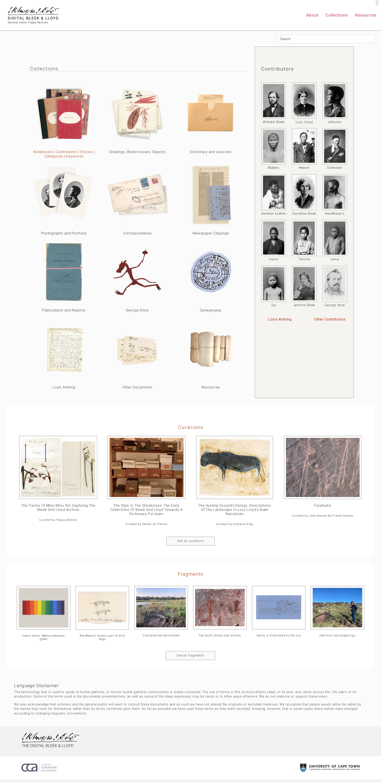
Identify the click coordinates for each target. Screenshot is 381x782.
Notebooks (43, 152)
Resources (366, 15)
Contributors (66, 152)
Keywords (74, 156)
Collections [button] (336, 15)
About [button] (312, 15)
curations (190, 427)
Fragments (190, 574)
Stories (86, 152)
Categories (53, 156)
